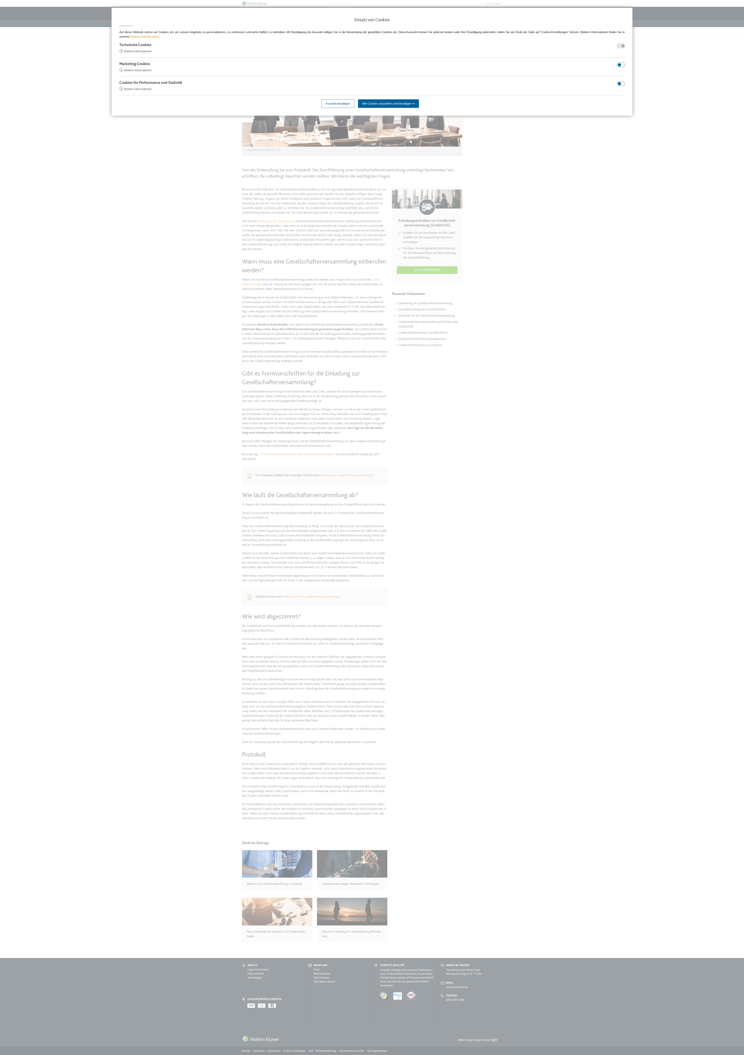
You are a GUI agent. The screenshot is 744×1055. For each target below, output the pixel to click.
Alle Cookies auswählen (388, 103)
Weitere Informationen (136, 51)
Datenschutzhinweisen (144, 36)
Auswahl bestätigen (338, 103)
